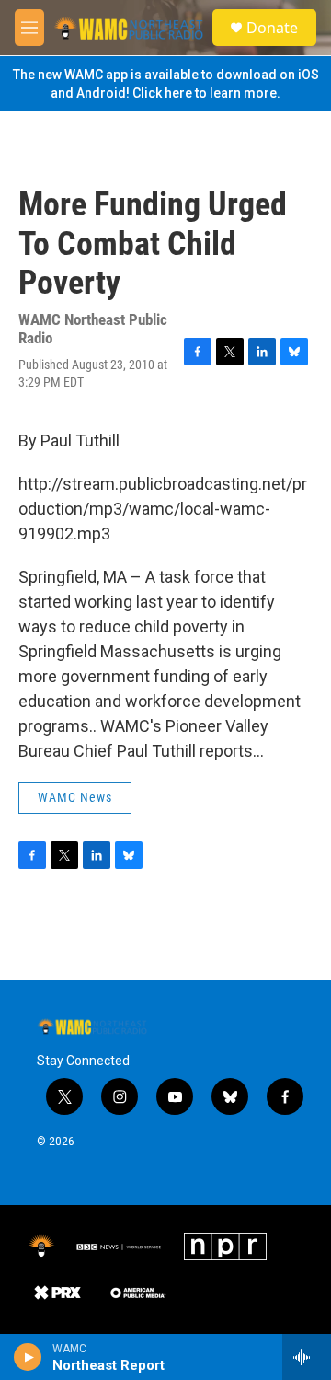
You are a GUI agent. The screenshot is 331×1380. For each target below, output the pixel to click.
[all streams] (306, 1357)
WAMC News (75, 797)
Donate (272, 27)
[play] (28, 1357)
